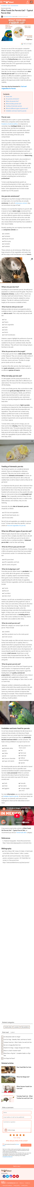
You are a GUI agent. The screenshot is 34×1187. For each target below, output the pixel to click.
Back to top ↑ (17, 1166)
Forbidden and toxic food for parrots (16, 111)
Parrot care (9, 96)
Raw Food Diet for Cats (24, 1067)
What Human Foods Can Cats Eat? (24, 1088)
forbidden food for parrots (10, 796)
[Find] (32, 2)
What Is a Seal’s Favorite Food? (12, 1051)
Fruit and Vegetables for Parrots (13, 87)
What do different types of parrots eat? (17, 108)
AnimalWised (4, 6)
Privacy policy (17, 1185)
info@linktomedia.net (7, 1157)
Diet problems (25, 1027)
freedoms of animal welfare (9, 124)
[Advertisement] (17, 943)
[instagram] (10, 1176)
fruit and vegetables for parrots (16, 525)
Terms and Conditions (7, 1185)
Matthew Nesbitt (8, 16)
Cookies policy (24, 1185)
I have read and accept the (11, 1145)
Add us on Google (27, 44)
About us (22, 1183)
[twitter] (7, 1176)
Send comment (26, 1145)
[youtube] (14, 1176)
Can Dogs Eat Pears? (9, 1058)
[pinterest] (17, 1176)
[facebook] (4, 1176)
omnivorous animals (21, 203)
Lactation (16, 1027)
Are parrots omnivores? (12, 99)
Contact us (27, 1183)
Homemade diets (14, 6)
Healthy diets (8, 1027)
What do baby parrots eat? (13, 104)
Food (9, 6)
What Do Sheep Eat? (23, 1077)
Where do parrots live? (12, 101)
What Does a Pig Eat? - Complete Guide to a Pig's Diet (17, 1054)
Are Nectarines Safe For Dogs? (12, 1037)
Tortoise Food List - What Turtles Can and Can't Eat (18, 1042)
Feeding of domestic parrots (14, 106)
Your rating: (16, 1138)
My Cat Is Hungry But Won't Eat (12, 1045)
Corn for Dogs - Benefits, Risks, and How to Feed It (17, 1039)
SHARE (27, 3)
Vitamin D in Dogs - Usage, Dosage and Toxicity (17, 1048)
